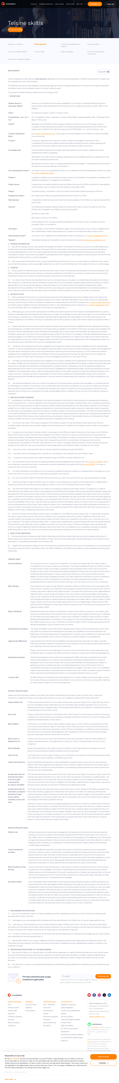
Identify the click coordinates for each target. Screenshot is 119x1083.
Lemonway (96, 1027)
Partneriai (46, 1007)
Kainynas (11, 1013)
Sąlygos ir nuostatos (15, 44)
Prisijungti (110, 4)
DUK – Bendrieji (49, 1004)
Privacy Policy (39, 52)
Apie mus (79, 4)
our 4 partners (15, 1058)
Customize (102, 1063)
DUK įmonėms (31, 1004)
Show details (9, 1079)
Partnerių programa (50, 1016)
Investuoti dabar (15, 30)
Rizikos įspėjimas (40, 44)
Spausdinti (103, 72)
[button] (86, 4)
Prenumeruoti (103, 976)
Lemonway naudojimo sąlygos (19, 59)
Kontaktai (46, 1025)
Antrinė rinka (70, 4)
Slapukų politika (67, 52)
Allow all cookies (103, 1057)
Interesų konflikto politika (17, 52)
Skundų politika (93, 44)
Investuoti (33, 4)
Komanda (46, 1019)
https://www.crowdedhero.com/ (93, 240)
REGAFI (89, 1041)
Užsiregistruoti (95, 4)
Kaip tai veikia (59, 4)
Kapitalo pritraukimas (46, 4)
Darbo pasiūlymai (49, 1022)
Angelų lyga (12, 1010)
